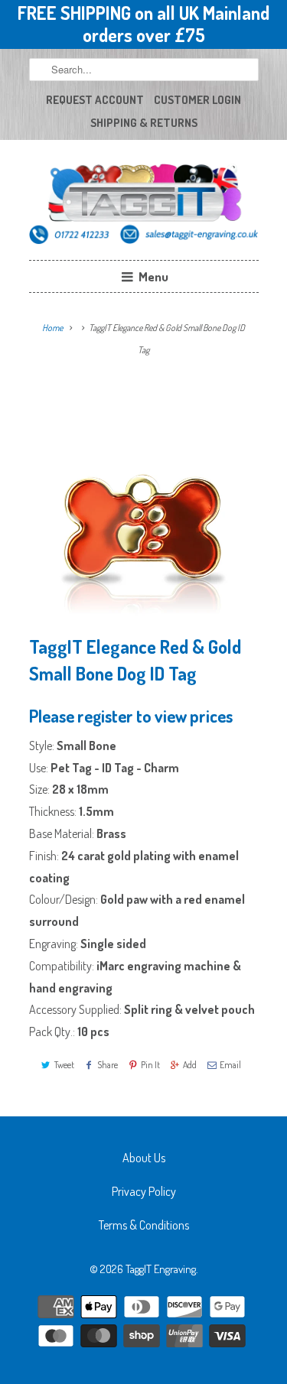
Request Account (95, 100)
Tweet (64, 1064)
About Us (143, 1157)
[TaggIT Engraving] (144, 206)
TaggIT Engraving (161, 1269)
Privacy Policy (144, 1191)
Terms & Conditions (144, 1225)
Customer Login (197, 100)
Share (107, 1064)
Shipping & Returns (143, 122)
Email (230, 1064)
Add (190, 1064)
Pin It (150, 1064)
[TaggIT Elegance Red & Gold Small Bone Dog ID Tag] (144, 502)
